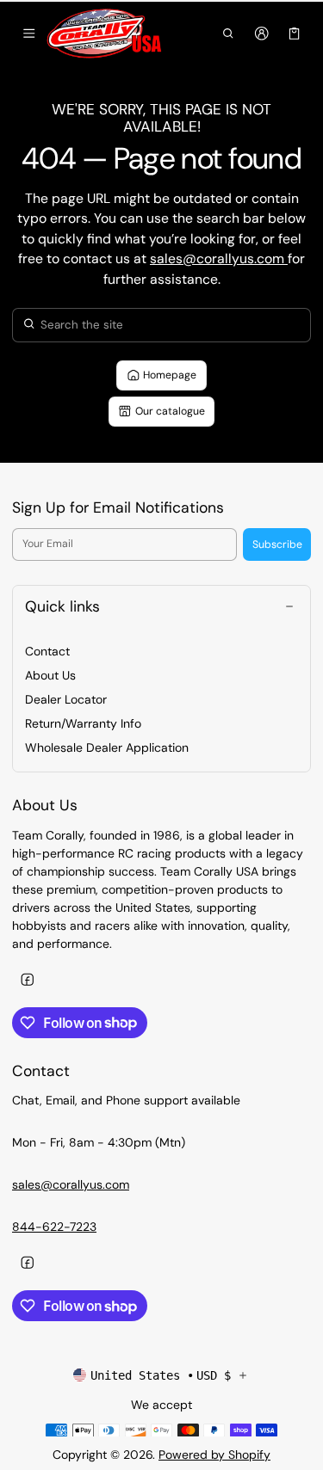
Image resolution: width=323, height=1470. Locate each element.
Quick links (62, 606)
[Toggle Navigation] (29, 34)
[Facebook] (27, 980)
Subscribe (277, 544)
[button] (228, 34)
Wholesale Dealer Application (107, 747)
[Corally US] (106, 33)
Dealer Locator (66, 699)
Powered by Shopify (214, 1454)
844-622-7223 (54, 1226)
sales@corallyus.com (219, 258)
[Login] (261, 34)
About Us (50, 675)
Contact (47, 651)
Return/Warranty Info (83, 723)
